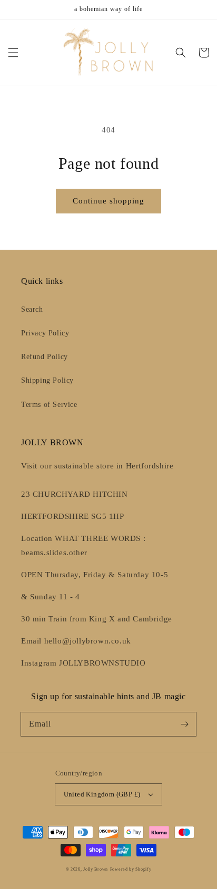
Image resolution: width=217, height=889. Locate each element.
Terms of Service (49, 404)
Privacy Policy (45, 333)
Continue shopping (108, 201)
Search (32, 309)
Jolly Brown (95, 869)
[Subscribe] (184, 723)
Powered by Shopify (131, 869)
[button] (13, 52)
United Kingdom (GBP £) (102, 794)
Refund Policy (44, 357)
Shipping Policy (47, 380)
